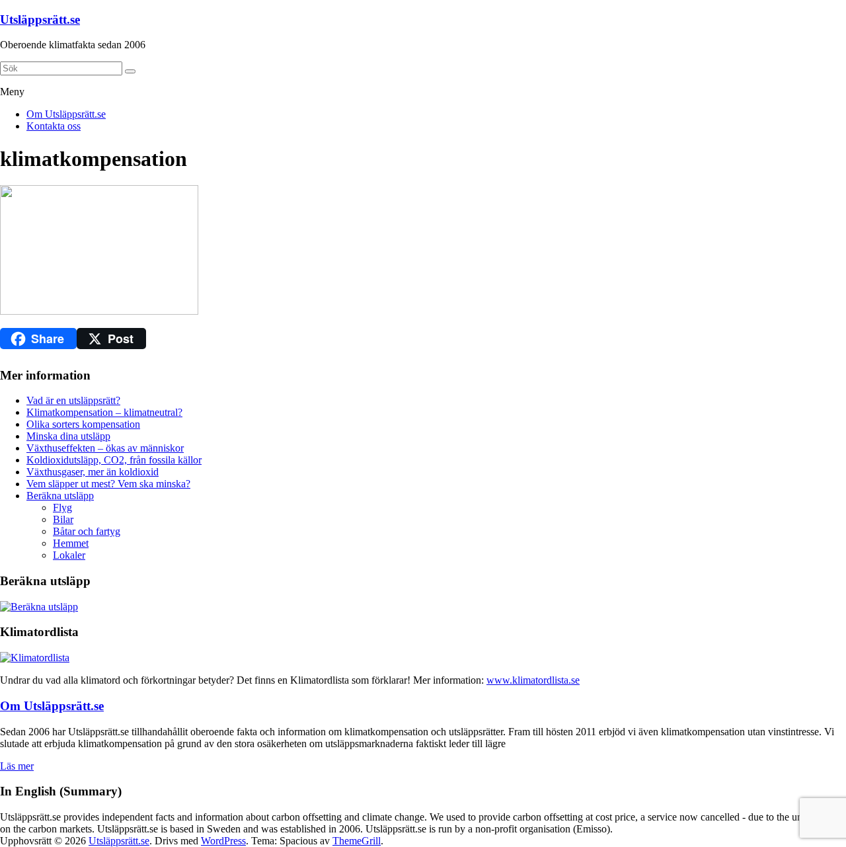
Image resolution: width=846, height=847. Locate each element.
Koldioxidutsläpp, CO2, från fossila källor (114, 459)
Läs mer (17, 766)
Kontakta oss (53, 126)
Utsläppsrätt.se (40, 19)
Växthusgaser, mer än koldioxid (92, 471)
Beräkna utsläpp (60, 495)
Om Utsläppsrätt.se (66, 114)
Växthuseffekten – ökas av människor (105, 448)
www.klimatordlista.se (533, 680)
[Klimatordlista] (34, 657)
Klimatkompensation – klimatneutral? (104, 412)
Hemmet (71, 543)
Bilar (63, 519)
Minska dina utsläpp (68, 436)
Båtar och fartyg (86, 531)
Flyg (62, 507)
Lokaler (69, 555)
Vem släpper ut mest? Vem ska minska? (108, 483)
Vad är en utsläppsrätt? (73, 400)
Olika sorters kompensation (83, 424)
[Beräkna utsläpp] (39, 606)
